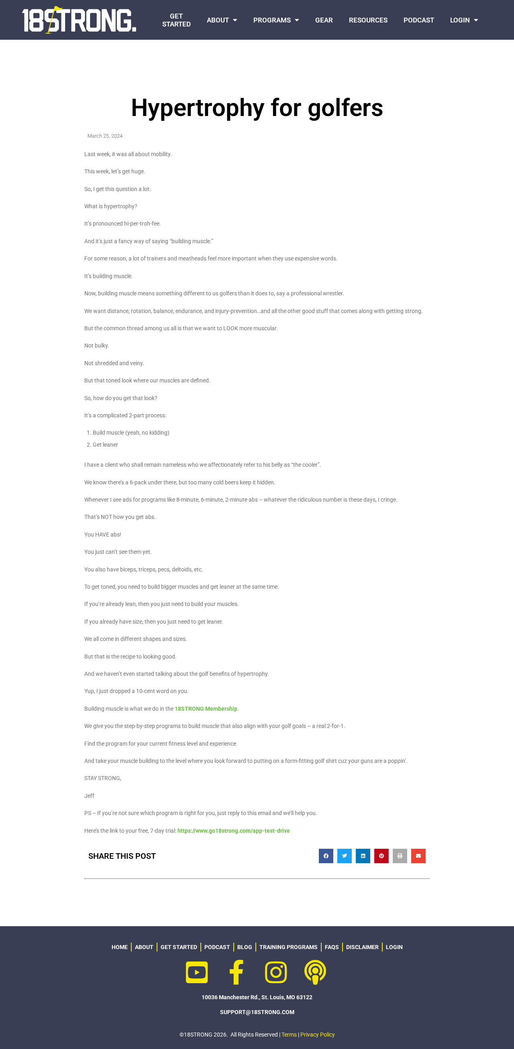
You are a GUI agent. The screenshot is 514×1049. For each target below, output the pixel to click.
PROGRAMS (272, 20)
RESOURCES (368, 20)
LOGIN (460, 20)
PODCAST (419, 20)
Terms (289, 1034)
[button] (326, 856)
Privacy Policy (317, 1034)
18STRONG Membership (206, 708)
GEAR (324, 20)
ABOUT (218, 20)
